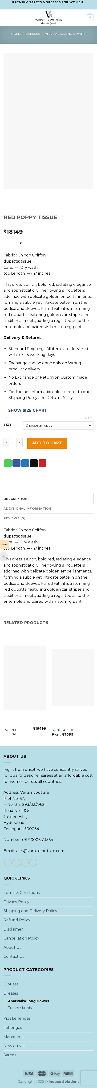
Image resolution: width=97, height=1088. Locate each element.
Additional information (27, 508)
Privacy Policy (16, 902)
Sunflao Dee (64, 730)
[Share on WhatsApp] (8, 463)
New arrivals (15, 1046)
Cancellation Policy (21, 938)
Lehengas (13, 1027)
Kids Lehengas (17, 1018)
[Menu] (6, 18)
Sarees (10, 1055)
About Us (12, 947)
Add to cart (47, 443)
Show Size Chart (27, 410)
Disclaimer (13, 929)
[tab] (48, 499)
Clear (89, 418)
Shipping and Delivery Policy (30, 911)
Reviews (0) (14, 518)
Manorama (14, 1037)
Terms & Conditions (22, 892)
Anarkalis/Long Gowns (65, 33)
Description (16, 499)
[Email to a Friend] (34, 463)
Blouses (11, 984)
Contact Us (14, 956)
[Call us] (53, 7)
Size (8, 424)
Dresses (32, 33)
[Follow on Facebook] (39, 7)
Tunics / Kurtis (20, 1008)
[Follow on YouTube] (57, 7)
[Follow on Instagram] (44, 7)
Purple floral (10, 732)
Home (16, 33)
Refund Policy (17, 920)
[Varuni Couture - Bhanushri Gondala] (48, 17)
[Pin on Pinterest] (43, 463)
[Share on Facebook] (16, 463)
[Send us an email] (48, 7)
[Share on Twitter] (25, 463)
